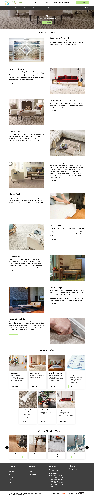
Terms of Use (20, 494)
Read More (53, 48)
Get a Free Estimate (83, 2)
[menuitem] (8, 8)
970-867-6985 (66, 2)
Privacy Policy (13, 494)
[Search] (88, 8)
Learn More (18, 456)
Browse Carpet (47, 22)
